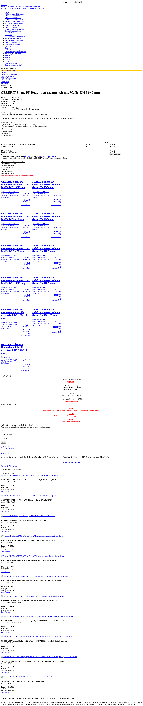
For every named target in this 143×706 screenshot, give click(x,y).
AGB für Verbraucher (8, 76)
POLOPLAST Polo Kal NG (14, 20)
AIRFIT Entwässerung (12, 42)
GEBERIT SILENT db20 (13, 16)
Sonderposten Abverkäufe (13, 65)
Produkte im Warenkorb (9, 466)
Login (3, 430)
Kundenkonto (27, 7)
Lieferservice (5, 72)
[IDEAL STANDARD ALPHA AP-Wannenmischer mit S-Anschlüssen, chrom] (32, 556)
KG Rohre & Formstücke (13, 38)
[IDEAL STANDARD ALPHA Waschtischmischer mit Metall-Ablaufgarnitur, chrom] (34, 576)
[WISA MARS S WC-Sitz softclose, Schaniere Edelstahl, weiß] (27, 677)
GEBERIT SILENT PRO (13, 27)
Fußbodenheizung (11, 63)
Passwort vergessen (7, 448)
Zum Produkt (5, 491)
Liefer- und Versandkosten (9, 74)
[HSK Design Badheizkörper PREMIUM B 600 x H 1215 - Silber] (28, 516)
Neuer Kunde (5, 446)
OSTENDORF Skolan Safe (14, 21)
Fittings (7, 55)
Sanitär (7, 12)
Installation (8, 59)
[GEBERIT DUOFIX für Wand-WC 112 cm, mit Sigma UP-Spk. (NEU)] (30, 496)
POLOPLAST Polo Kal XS (14, 29)
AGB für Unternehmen (8, 78)
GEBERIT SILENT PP (37, 8)
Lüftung (7, 61)
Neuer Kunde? (18, 7)
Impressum (4, 84)
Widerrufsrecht (6, 80)
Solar (6, 48)
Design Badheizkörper (12, 44)
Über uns (10, 7)
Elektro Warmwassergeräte (14, 50)
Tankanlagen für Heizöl (13, 54)
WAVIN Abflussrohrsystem (14, 23)
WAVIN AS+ (9, 33)
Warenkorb (36, 7)
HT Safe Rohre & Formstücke (15, 37)
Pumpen (7, 57)
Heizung (8, 46)
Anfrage (3, 7)
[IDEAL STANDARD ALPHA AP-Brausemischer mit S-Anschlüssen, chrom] (32, 536)
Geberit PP (8, 35)
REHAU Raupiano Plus (13, 25)
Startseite (4, 5)
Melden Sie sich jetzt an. (71, 462)
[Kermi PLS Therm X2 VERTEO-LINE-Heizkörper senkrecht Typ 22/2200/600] (32, 596)
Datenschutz (5, 82)
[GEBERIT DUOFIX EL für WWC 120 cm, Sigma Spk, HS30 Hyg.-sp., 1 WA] (32, 475)
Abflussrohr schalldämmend (17, 8)
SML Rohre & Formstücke (14, 40)
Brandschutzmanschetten (13, 31)
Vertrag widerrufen (8, 70)
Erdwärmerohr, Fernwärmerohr (15, 52)
